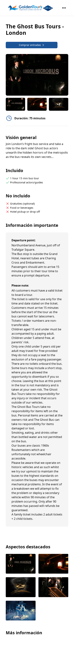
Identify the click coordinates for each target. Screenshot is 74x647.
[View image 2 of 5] (37, 104)
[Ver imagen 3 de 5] (21, 587)
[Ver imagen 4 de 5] (53, 587)
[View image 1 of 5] (15, 104)
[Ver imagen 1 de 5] (21, 564)
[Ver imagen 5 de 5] (21, 611)
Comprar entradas (30, 45)
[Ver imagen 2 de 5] (53, 564)
